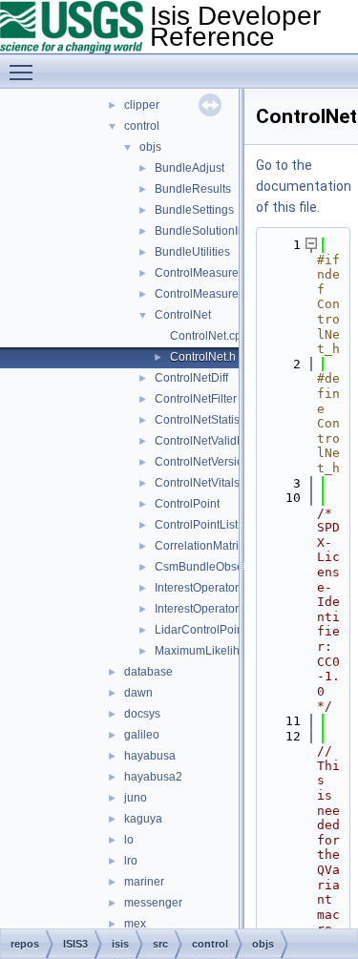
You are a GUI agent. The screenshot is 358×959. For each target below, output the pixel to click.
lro (130, 860)
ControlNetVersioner (208, 462)
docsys (142, 713)
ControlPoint (187, 504)
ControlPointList (196, 525)
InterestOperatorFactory (216, 608)
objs (150, 147)
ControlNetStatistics (206, 420)
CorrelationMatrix (199, 545)
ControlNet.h (203, 357)
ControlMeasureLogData (219, 294)
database (148, 671)
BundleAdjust (189, 168)
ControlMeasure (197, 273)
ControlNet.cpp (209, 336)
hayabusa (150, 755)
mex (135, 923)
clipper (141, 105)
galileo (141, 734)
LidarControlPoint (200, 629)
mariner (144, 881)
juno (135, 797)
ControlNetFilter (196, 399)
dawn (138, 692)
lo (129, 839)
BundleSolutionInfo (204, 231)
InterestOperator (197, 587)
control (141, 126)
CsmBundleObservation (217, 566)
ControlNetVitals (197, 483)
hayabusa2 (153, 776)
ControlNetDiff (191, 378)
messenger (153, 902)
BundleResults (193, 189)
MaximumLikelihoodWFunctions (238, 650)
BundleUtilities (192, 252)
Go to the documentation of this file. (303, 186)
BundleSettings (194, 210)
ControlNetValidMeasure (219, 441)
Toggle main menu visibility (25, 71)
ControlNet (183, 315)
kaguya (143, 818)
